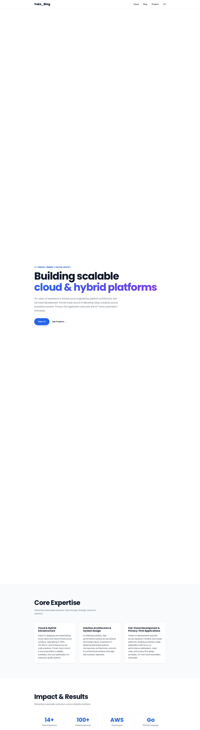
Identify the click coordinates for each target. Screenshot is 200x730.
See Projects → (59, 321)
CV (164, 4)
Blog (145, 4)
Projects (155, 4)
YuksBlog (42, 4)
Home (136, 4)
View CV (42, 321)
